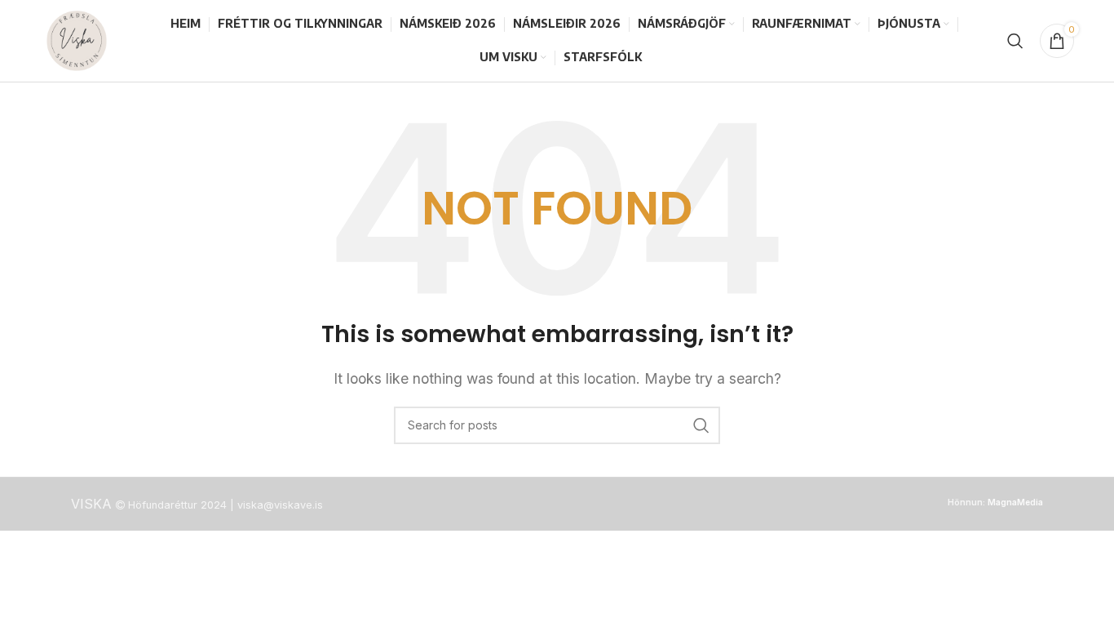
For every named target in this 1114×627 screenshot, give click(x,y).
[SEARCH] (701, 425)
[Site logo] (76, 39)
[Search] (1015, 40)
